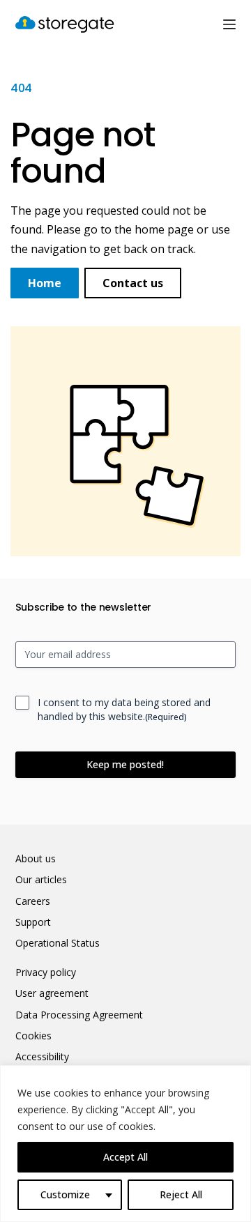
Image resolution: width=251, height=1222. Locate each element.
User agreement (52, 993)
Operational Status (57, 943)
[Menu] (229, 24)
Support (33, 922)
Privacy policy (45, 972)
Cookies (33, 1036)
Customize (65, 1194)
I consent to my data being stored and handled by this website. (124, 709)
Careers (32, 901)
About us (35, 859)
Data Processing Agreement (79, 1015)
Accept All (125, 1156)
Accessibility (42, 1057)
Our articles (41, 879)
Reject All (181, 1194)
